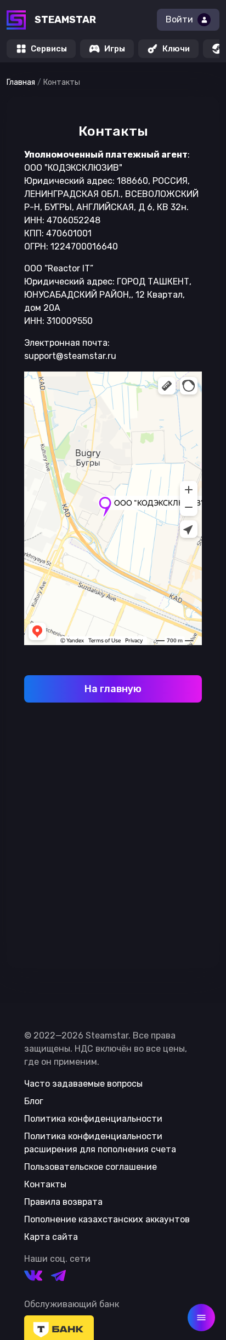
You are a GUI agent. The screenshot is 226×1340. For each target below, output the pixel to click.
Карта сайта (51, 1237)
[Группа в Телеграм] (58, 1277)
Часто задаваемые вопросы (83, 1083)
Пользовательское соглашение (90, 1167)
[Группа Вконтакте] (33, 1277)
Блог (33, 1101)
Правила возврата (63, 1202)
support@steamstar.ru (70, 356)
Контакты (45, 1184)
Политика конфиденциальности (93, 1118)
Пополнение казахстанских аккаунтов (107, 1219)
